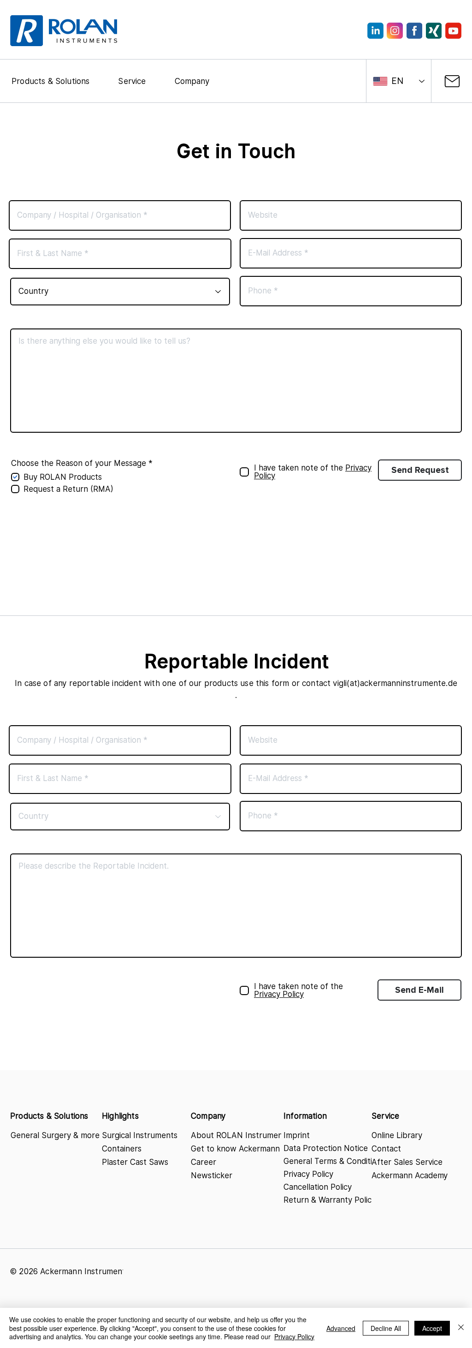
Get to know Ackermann (235, 1148)
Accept (432, 1328)
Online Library (397, 1135)
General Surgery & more (55, 1135)
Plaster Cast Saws (135, 1162)
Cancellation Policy (317, 1187)
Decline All (386, 1328)
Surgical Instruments (139, 1135)
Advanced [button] (340, 1328)
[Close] (460, 1328)
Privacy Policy (308, 1174)
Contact (386, 1148)
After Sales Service (407, 1162)
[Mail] (452, 81)
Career (203, 1162)
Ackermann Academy (410, 1175)
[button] (50, 81)
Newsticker (211, 1175)
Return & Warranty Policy (329, 1200)
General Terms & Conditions (330, 1161)
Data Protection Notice (325, 1148)
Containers (122, 1148)
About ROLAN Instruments (237, 1135)
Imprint (296, 1135)
